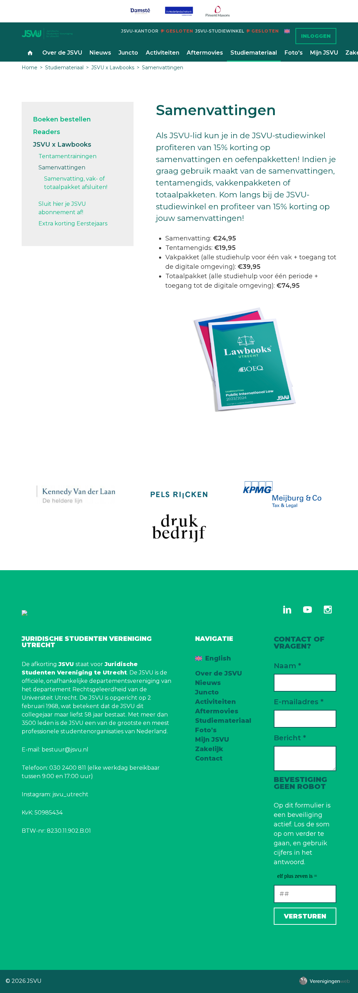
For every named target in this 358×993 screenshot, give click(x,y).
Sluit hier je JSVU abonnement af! (62, 208)
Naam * (287, 665)
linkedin (287, 609)
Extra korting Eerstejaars (72, 223)
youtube (307, 609)
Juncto (128, 52)
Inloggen (316, 36)
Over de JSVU (62, 52)
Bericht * (290, 737)
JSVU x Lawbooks (112, 67)
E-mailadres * (298, 701)
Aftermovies (205, 52)
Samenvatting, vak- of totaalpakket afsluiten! (75, 182)
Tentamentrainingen (67, 156)
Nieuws (100, 52)
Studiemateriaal (253, 52)
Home (30, 53)
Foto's (294, 52)
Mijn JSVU (324, 52)
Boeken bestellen (62, 119)
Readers (46, 132)
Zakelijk (209, 749)
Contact (208, 758)
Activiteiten (162, 52)
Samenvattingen (162, 67)
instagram (327, 609)
